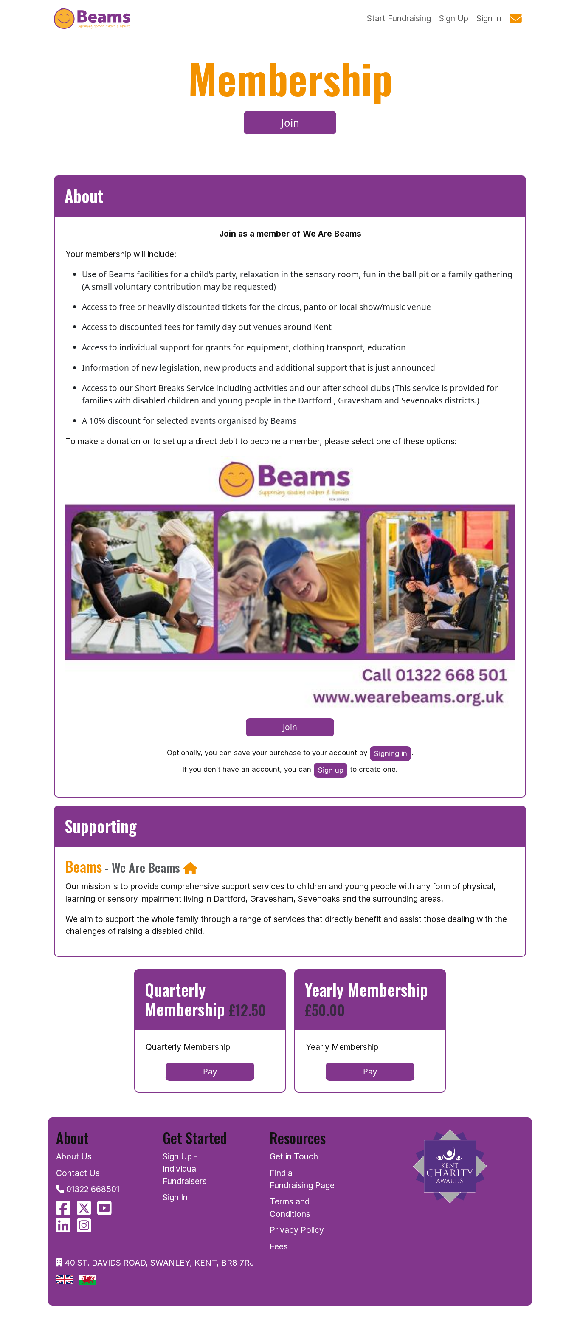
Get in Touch (294, 1156)
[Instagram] (84, 1229)
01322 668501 (92, 1189)
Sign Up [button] (453, 18)
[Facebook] (63, 1211)
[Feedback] (516, 18)
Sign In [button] (488, 18)
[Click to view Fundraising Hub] (190, 867)
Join (290, 123)
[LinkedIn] (63, 1229)
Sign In (175, 1197)
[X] (84, 1211)
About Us (74, 1156)
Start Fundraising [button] (399, 18)
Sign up (330, 770)
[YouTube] (104, 1211)
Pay (210, 1071)
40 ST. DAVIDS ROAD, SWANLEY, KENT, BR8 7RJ (159, 1263)
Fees (279, 1246)
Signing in (390, 753)
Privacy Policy (297, 1230)
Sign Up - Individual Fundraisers (185, 1168)
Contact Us (78, 1173)
